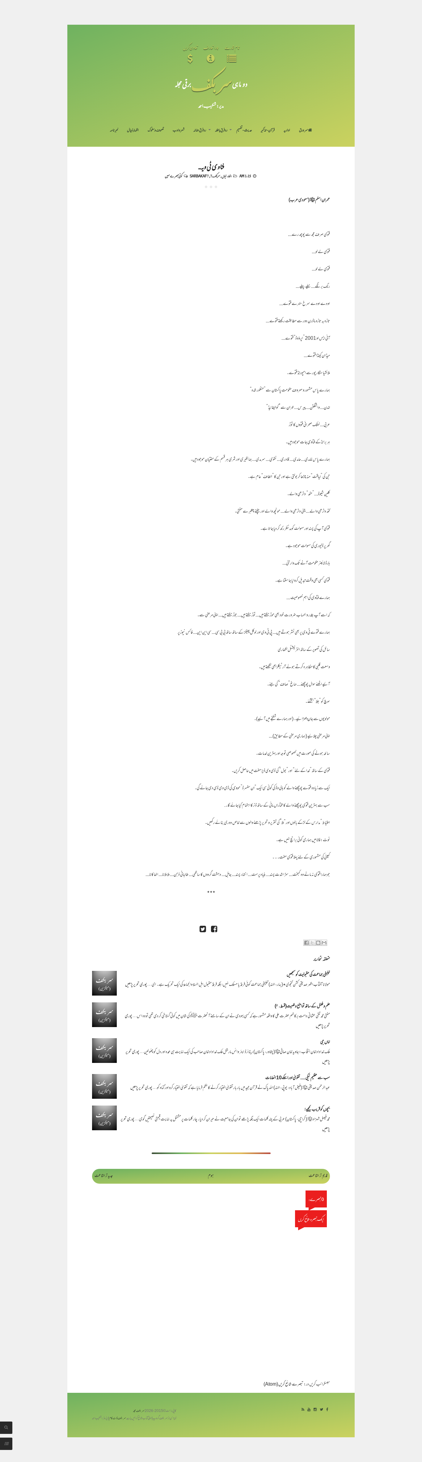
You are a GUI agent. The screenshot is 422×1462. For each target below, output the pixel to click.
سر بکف (211, 84)
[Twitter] (321, 1410)
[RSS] (303, 1410)
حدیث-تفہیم (244, 130)
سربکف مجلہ (139, 1411)
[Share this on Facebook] (214, 930)
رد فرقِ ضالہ (199, 130)
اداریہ (287, 130)
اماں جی (325, 1042)
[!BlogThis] (318, 943)
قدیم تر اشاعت (318, 1176)
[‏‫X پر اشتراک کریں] (312, 943)
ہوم (211, 1176)
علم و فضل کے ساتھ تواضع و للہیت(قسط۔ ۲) (302, 1006)
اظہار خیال (226, 176)
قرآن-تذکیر (268, 130)
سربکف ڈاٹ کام (117, 1418)
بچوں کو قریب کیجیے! (317, 1110)
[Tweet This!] (202, 930)
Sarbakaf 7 (199, 176)
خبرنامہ (114, 130)
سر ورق (303, 130)
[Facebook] (327, 1410)
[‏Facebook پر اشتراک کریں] (306, 943)
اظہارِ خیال (133, 130)
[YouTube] (309, 1410)
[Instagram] (315, 1410)
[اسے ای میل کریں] (324, 943)
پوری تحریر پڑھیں (136, 985)
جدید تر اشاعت (104, 1176)
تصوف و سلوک (156, 130)
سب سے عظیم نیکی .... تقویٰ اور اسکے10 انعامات (297, 1078)
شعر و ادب (178, 130)
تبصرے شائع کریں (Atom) (283, 1384)
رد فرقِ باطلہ (221, 130)
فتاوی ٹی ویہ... (211, 166)
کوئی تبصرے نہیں (173, 176)
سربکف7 (215, 176)
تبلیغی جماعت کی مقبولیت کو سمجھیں (308, 975)
